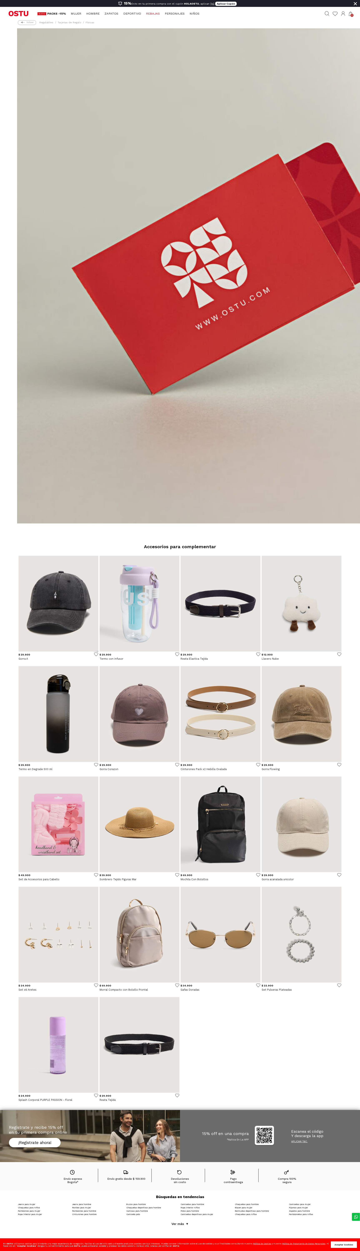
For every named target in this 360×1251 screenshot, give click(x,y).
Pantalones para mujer (29, 1211)
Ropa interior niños (190, 1207)
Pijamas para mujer (298, 1207)
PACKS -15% (56, 13)
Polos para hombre (190, 1211)
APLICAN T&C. (299, 1141)
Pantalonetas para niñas (301, 1214)
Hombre (93, 13)
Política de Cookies (262, 1243)
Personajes (175, 13)
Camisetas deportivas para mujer (197, 1214)
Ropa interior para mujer (30, 1214)
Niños (194, 13)
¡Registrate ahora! (34, 1142)
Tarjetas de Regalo (69, 22)
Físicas (90, 22)
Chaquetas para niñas (246, 1214)
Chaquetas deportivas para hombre (143, 1207)
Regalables (46, 22)
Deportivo (132, 13)
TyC (212, 3)
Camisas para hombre (137, 1211)
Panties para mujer (81, 1207)
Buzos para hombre (136, 1204)
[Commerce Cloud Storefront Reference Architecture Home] (18, 13)
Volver (30, 22)
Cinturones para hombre (84, 1214)
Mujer (76, 13)
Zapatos (111, 13)
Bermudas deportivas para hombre (252, 1211)
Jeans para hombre (81, 1204)
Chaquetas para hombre (247, 1204)
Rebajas (153, 13)
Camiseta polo (133, 1214)
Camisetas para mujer (300, 1204)
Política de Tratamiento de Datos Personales (303, 1243)
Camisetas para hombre (192, 1204)
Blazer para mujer (243, 1207)
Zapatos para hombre (299, 1211)
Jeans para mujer (26, 1204)
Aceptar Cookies (344, 1245)
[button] (343, 13)
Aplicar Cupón (226, 3)
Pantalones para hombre (84, 1211)
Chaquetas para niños (29, 1207)
